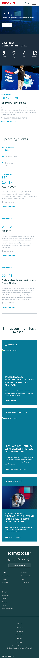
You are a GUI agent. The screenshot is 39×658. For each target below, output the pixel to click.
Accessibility (19, 642)
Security (19, 638)
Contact (4, 592)
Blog (22, 579)
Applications (6, 576)
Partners (4, 605)
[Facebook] (19, 559)
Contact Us (6, 25)
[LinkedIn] (9, 559)
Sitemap (19, 624)
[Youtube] (23, 559)
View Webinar (10, 400)
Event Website (8, 206)
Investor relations (7, 608)
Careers (4, 602)
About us (4, 589)
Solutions (4, 572)
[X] (14, 559)
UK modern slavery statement (19, 646)
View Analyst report (13, 537)
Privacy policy (19, 631)
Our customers (25, 582)
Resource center (26, 576)
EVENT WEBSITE (8, 121)
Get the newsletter (19, 565)
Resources (24, 572)
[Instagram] (28, 559)
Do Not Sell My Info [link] (8, 656)
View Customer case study (15, 469)
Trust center (19, 635)
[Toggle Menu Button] (34, 3)
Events (4, 598)
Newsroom (5, 595)
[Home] (19, 553)
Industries (5, 582)
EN (28, 3)
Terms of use (19, 627)
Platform (4, 579)
